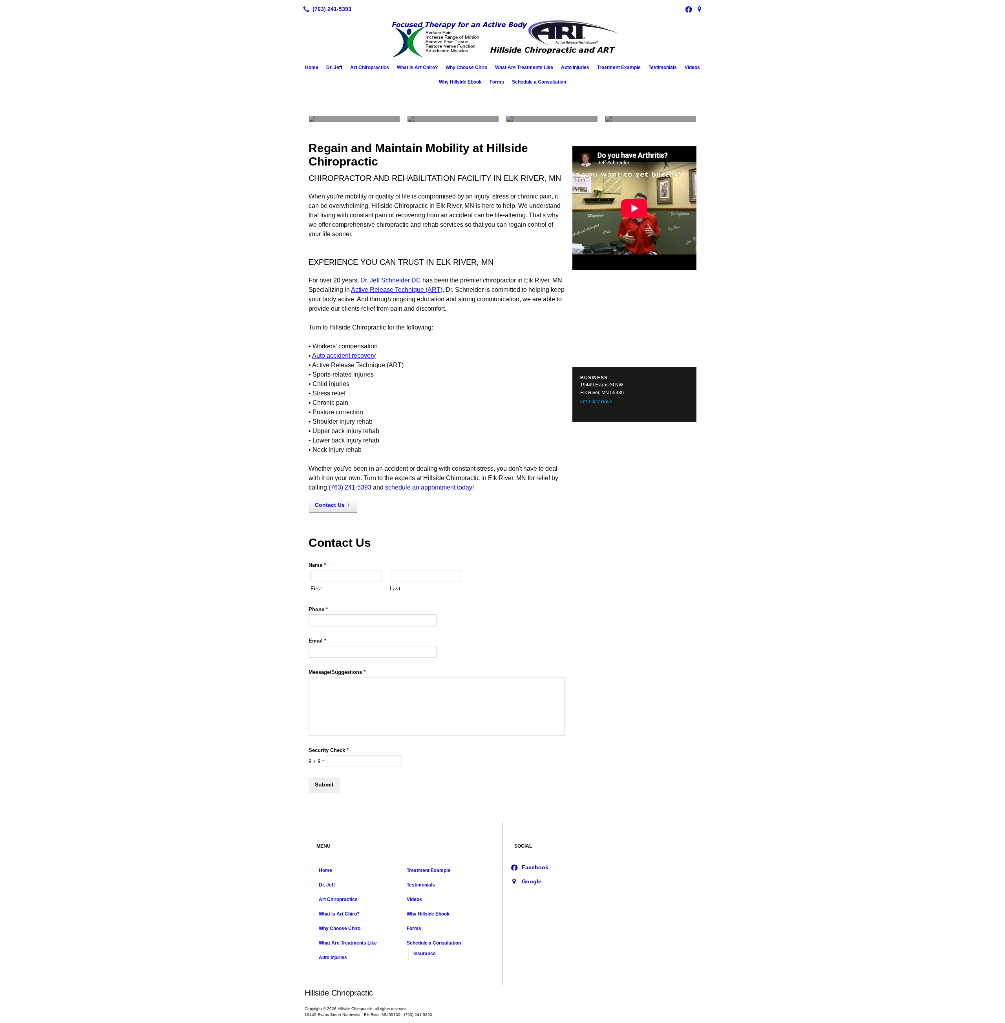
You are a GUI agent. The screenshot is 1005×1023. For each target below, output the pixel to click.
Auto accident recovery (344, 355)
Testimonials (663, 67)
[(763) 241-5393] (325, 9)
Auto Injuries (575, 67)
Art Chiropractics (369, 67)
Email (317, 640)
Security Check (329, 750)
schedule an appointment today (428, 487)
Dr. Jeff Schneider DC (390, 280)
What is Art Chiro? (417, 67)
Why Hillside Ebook (460, 82)
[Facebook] (688, 9)
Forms (497, 82)
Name (317, 565)
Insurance (424, 953)
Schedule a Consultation (539, 82)
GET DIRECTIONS (596, 402)
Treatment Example (619, 67)
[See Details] (682, 384)
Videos (692, 67)
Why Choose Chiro (466, 67)
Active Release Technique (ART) (396, 289)
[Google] (699, 9)
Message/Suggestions (337, 672)
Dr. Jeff (334, 67)
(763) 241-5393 (350, 487)
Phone (318, 609)
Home (311, 67)
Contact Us (330, 505)
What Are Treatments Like (524, 67)
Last (395, 589)
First (316, 589)
